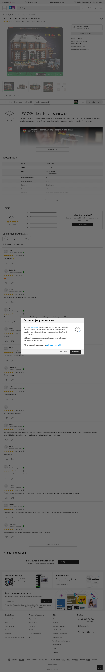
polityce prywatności (53, 345)
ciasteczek (34, 327)
